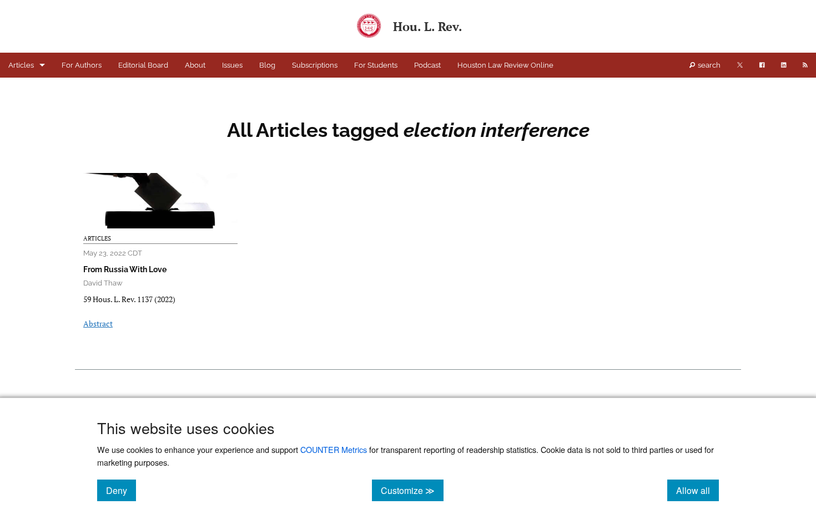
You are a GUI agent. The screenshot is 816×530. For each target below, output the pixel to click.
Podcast (427, 65)
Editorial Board (143, 65)
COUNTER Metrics (333, 449)
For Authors (82, 65)
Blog (267, 65)
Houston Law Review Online (505, 65)
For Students (375, 65)
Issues (232, 65)
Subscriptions (315, 65)
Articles (21, 65)
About (195, 65)
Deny (121, 490)
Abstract (98, 323)
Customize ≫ (412, 490)
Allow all (697, 490)
